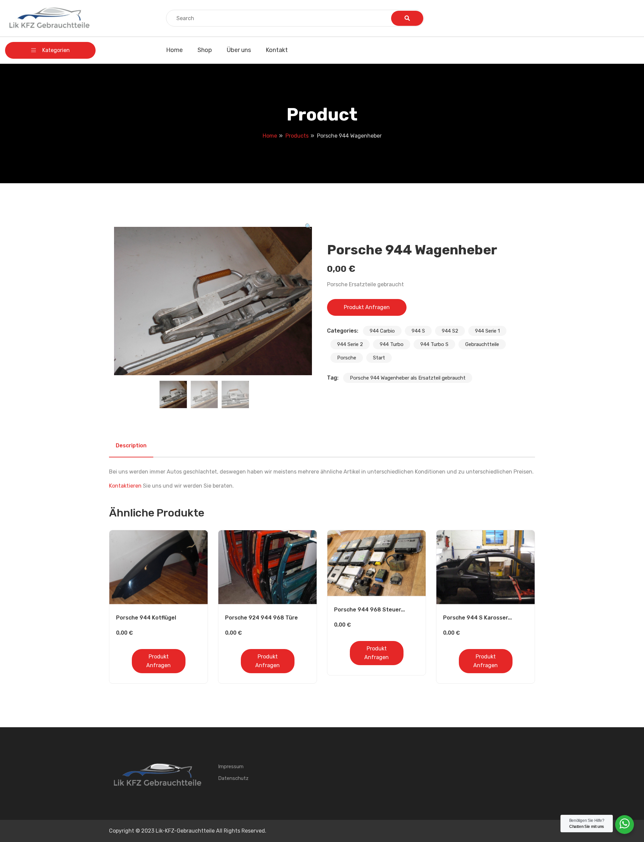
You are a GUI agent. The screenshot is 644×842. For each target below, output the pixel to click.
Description (131, 445)
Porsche (346, 358)
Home (174, 50)
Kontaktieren (125, 486)
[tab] (131, 446)
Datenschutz (233, 778)
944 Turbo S (434, 344)
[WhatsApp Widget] (624, 823)
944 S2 (450, 331)
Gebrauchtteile (482, 344)
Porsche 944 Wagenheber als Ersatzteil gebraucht (408, 378)
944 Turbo (392, 344)
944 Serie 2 (350, 344)
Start (379, 358)
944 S (418, 331)
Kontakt (277, 50)
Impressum (231, 766)
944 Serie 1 (487, 331)
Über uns (239, 50)
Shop (205, 50)
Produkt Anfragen (367, 307)
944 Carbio (382, 331)
